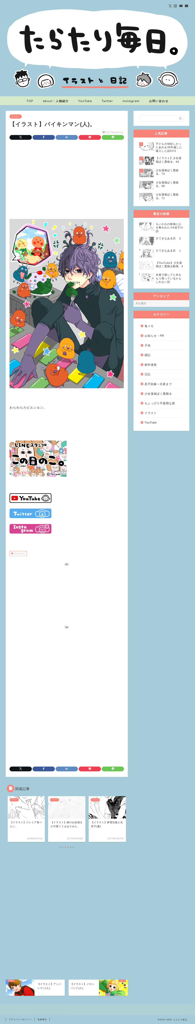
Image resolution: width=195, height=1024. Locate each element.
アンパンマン (19, 553)
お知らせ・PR (154, 335)
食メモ (149, 326)
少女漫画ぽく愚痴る (158, 393)
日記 (148, 374)
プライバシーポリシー (20, 1019)
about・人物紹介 (56, 101)
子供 (148, 345)
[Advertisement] (67, 174)
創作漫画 (151, 364)
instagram (131, 101)
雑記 (148, 355)
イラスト (15, 116)
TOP (29, 101)
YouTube (85, 101)
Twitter (107, 101)
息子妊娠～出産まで (158, 384)
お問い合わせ (159, 101)
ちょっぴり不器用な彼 (160, 403)
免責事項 (42, 1019)
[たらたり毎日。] (97, 94)
